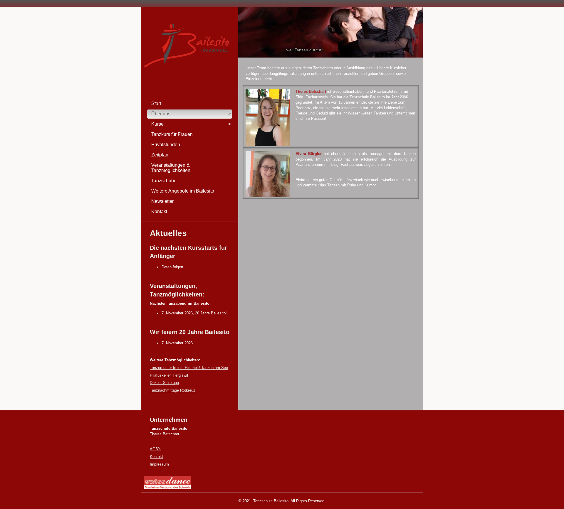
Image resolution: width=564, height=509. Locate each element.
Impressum (159, 464)
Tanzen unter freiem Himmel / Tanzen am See (189, 367)
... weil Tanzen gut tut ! (302, 50)
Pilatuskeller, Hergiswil (169, 375)
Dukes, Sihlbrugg (164, 382)
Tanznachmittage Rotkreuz (172, 390)
